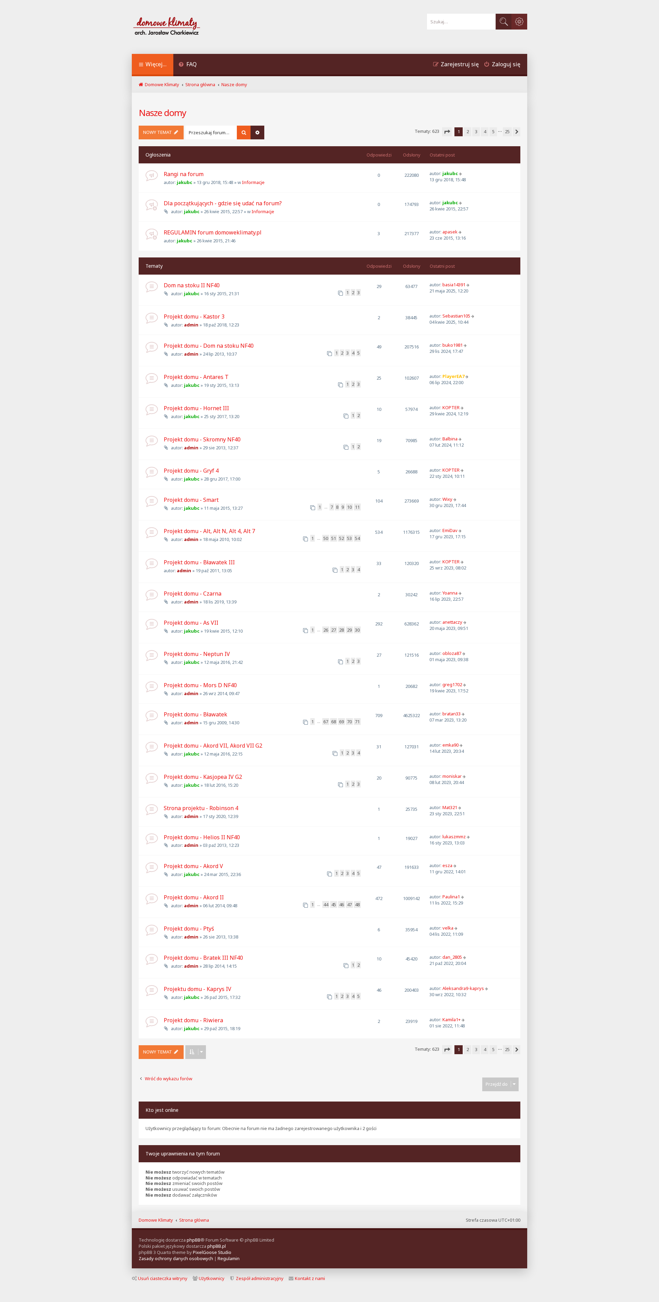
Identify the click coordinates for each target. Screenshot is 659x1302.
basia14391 (453, 284)
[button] (447, 131)
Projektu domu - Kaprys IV (197, 989)
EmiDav (450, 530)
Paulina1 (451, 897)
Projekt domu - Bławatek (195, 714)
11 (357, 507)
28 (341, 630)
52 (341, 538)
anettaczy (452, 622)
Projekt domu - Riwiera (193, 1020)
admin (191, 325)
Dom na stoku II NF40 (192, 285)
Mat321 (449, 807)
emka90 (450, 745)
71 (357, 721)
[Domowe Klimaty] (185, 27)
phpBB (193, 1240)
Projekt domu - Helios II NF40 (202, 837)
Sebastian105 (456, 316)
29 (349, 630)
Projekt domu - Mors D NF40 (200, 685)
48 (357, 904)
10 (349, 507)
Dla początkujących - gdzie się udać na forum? (223, 203)
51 (333, 538)
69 (341, 721)
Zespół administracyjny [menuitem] (260, 1278)
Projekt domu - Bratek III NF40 (203, 957)
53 (349, 538)
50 (325, 538)
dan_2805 (452, 957)
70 (349, 721)
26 (325, 630)
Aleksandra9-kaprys (463, 988)
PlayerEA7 (453, 376)
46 (341, 904)
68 (333, 721)
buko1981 (452, 345)
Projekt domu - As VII (191, 622)
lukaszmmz (454, 836)
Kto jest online (162, 1110)
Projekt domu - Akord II (194, 897)
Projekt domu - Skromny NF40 (202, 439)
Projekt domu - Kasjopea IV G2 (203, 777)
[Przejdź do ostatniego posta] (461, 173)
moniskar (452, 776)
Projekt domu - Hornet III (196, 408)
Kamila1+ (451, 1019)
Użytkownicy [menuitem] (211, 1278)
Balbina (450, 439)
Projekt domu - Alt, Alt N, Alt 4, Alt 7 (209, 531)
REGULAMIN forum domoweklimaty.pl (213, 232)
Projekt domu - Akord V (193, 866)
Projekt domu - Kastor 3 (194, 316)
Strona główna (194, 1220)
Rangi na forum (184, 174)
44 (325, 904)
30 (357, 630)
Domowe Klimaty (156, 1220)
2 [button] (467, 131)
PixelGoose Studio (212, 1252)
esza (447, 865)
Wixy (447, 499)
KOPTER (451, 407)
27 (333, 630)
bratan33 (451, 714)
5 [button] (493, 131)
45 (333, 904)
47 (349, 904)
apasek (450, 232)
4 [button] (485, 131)
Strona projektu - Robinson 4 (201, 808)
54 (357, 538)
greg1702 (452, 684)
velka (447, 928)
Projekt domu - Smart (191, 500)
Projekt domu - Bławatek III (199, 562)
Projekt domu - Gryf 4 (191, 470)
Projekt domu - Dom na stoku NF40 (209, 345)
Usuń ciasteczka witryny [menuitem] (162, 1278)
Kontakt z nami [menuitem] (310, 1278)
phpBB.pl (216, 1246)
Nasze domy (162, 112)
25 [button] (507, 131)
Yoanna (450, 593)
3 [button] (476, 131)
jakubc (184, 182)
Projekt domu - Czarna (192, 593)
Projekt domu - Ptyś (189, 928)
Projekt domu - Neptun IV (197, 654)
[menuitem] (187, 65)
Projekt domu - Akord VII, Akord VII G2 (213, 745)
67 (325, 721)
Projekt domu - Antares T (196, 377)
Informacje (253, 182)
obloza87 (451, 653)
